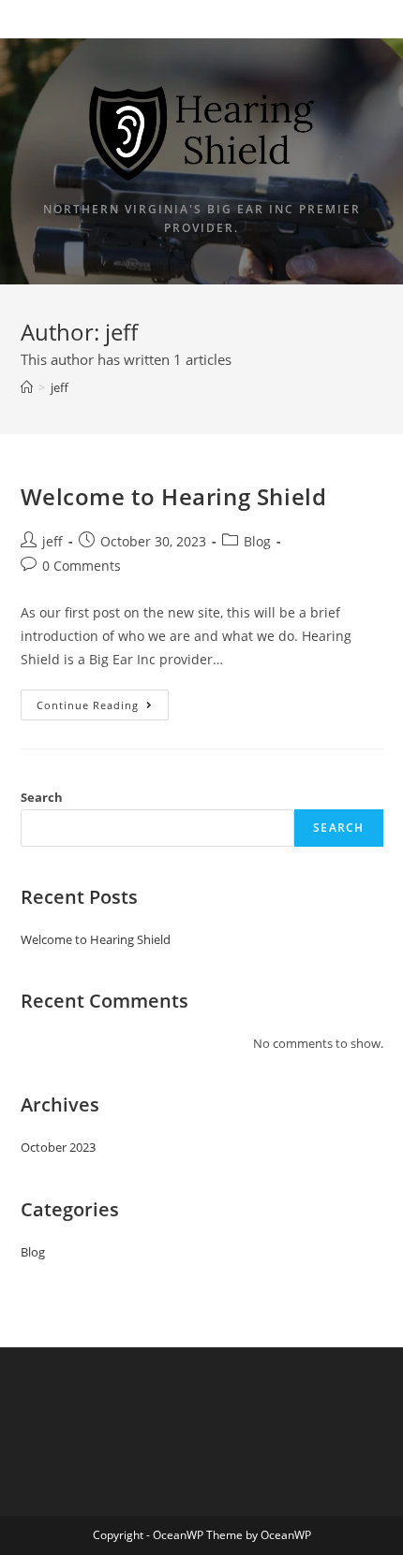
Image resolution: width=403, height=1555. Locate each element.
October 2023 (58, 1147)
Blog (257, 541)
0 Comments (81, 565)
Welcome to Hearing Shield (174, 496)
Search (42, 797)
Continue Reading (103, 708)
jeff (52, 541)
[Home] (27, 387)
